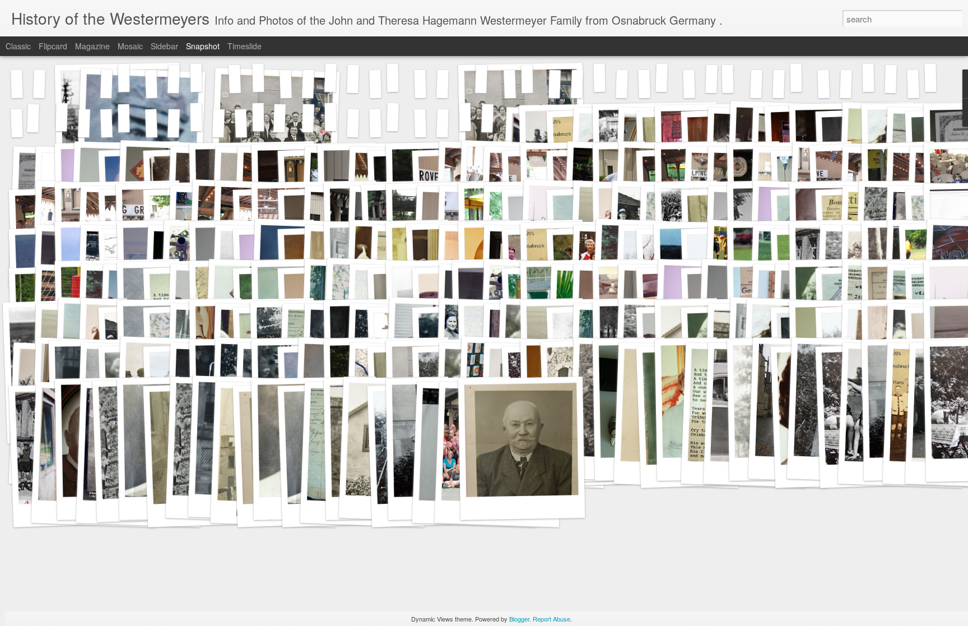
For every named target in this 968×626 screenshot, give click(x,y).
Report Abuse (551, 618)
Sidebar (164, 46)
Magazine (92, 46)
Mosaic (130, 46)
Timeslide (244, 46)
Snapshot (203, 46)
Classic (18, 46)
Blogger (519, 618)
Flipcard (53, 46)
